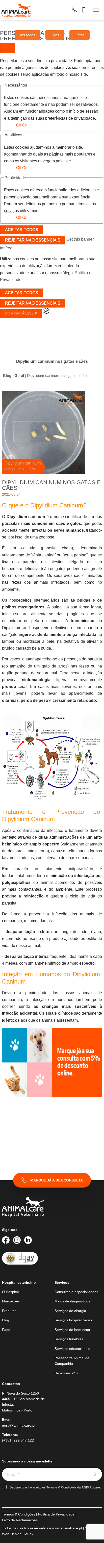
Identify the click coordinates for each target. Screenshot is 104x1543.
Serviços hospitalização (73, 1320)
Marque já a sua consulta (56, 1180)
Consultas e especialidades (76, 1292)
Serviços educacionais (72, 1349)
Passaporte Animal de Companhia (72, 1361)
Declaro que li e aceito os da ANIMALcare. (55, 1487)
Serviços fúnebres (69, 1339)
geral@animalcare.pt (18, 1425)
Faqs (6, 1330)
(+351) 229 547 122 (18, 1440)
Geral (19, 375)
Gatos (79, 35)
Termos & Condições (61, 1487)
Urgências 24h (66, 1373)
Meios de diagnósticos (72, 1301)
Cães (54, 35)
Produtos (9, 1311)
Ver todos (27, 35)
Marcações (11, 1301)
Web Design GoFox (17, 1534)
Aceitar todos (21, 229)
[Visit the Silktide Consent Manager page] (46, 313)
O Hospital (10, 1292)
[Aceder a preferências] (7, 48)
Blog (7, 375)
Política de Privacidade (56, 1514)
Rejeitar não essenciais (32, 240)
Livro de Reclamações (20, 1520)
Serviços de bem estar (72, 1330)
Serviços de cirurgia (70, 1311)
